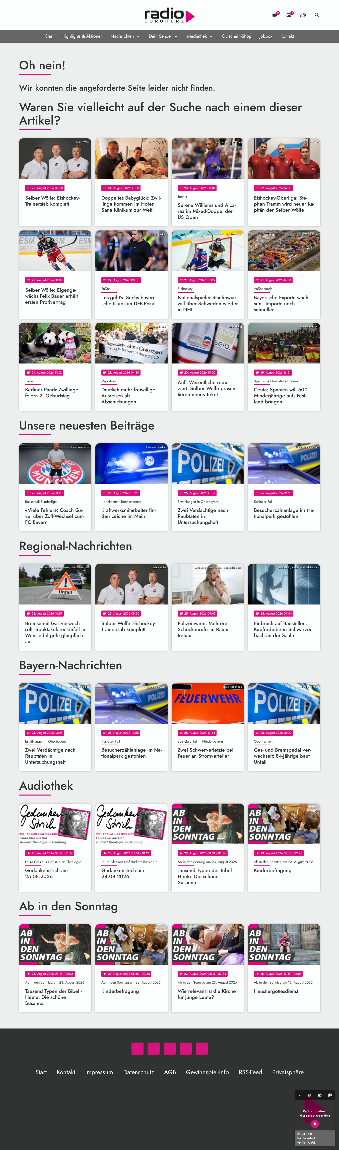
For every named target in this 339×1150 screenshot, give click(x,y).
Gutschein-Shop (236, 36)
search (317, 15)
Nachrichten (122, 36)
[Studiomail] (54, 15)
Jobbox (266, 36)
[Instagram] (44, 15)
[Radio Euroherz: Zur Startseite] (170, 15)
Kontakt (287, 36)
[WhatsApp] (24, 15)
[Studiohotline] (64, 15)
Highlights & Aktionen (82, 36)
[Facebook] (34, 15)
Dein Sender (160, 36)
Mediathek (197, 36)
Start (49, 36)
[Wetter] (303, 15)
